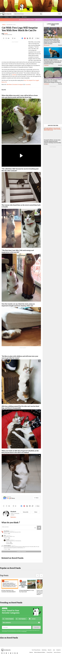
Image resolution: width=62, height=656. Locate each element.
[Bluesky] (10, 653)
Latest (11, 16)
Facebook (15, 84)
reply (9, 533)
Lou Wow (7, 539)
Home (1, 16)
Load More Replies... (9, 543)
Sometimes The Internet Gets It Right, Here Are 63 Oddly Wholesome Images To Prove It (52, 81)
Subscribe (36, 627)
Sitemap (31, 652)
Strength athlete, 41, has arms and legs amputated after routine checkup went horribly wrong (52, 142)
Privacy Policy (49, 652)
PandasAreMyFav (7, 545)
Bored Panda (5, 650)
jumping (14, 74)
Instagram (20, 84)
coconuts (28, 84)
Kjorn (5, 535)
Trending (6, 16)
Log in (59, 13)
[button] (37, 575)
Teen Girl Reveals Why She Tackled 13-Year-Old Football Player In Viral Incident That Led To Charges (52, 41)
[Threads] (12, 653)
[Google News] (17, 653)
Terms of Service (57, 652)
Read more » (13, 517)
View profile (25, 512)
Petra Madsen (6, 531)
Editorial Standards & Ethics (39, 652)
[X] (8, 653)
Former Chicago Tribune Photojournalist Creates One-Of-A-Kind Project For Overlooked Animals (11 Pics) (53, 61)
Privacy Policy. (24, 631)
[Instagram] (4, 653)
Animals (4, 24)
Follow (35, 512)
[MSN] (15, 653)
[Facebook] (1, 653)
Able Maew (9, 84)
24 (46, 45)
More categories (7, 622)
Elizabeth (6, 33)
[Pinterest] (6, 653)
